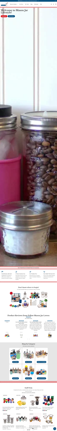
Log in (55, 0)
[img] (28, 317)
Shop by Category (13, 4)
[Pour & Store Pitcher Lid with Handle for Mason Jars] (9, 400)
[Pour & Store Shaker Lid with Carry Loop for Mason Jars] (48, 400)
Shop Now (4, 16)
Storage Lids (28, 378)
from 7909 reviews (28, 318)
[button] (27, 339)
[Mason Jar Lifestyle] (4, 4)
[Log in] (53, 4)
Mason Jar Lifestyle (41, 362)
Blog (31, 4)
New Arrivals (28, 362)
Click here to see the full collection (28, 392)
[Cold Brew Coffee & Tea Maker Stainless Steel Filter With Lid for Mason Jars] (9, 419)
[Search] (51, 4)
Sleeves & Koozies (41, 378)
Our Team (27, 4)
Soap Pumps (15, 378)
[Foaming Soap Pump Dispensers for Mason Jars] (22, 419)
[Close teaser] (32, 428)
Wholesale (36, 4)
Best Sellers (11, 16)
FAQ (41, 4)
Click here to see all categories (28, 346)
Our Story (21, 4)
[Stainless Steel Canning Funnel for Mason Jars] (48, 419)
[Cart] (55, 4)
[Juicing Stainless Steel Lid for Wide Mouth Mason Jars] (22, 400)
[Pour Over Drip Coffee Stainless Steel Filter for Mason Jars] (35, 400)
